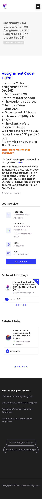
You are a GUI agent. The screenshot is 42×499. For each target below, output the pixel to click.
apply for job (21, 261)
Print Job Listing (12, 193)
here (20, 162)
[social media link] (21, 491)
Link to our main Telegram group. (17, 396)
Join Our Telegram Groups (21, 442)
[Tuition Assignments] (5, 6)
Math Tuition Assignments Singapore (19, 402)
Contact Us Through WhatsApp (21, 449)
